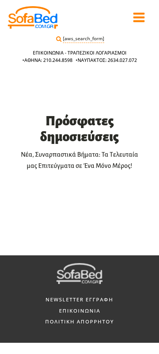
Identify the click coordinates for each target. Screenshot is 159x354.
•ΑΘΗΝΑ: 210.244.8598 (47, 60)
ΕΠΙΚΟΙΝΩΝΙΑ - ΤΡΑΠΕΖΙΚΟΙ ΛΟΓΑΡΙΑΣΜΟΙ (80, 53)
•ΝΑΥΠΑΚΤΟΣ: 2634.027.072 (106, 60)
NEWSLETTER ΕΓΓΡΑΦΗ (79, 299)
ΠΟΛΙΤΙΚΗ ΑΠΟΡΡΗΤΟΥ (79, 321)
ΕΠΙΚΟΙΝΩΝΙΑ (79, 310)
